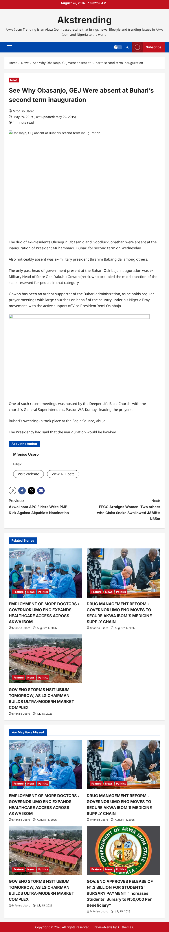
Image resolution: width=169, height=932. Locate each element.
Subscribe (153, 47)
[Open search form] (127, 47)
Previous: (39, 506)
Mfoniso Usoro (23, 111)
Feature (18, 592)
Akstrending (84, 19)
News (13, 80)
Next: (128, 509)
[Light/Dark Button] (118, 47)
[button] (9, 47)
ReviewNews (103, 927)
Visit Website (28, 474)
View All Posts (63, 474)
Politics (43, 592)
